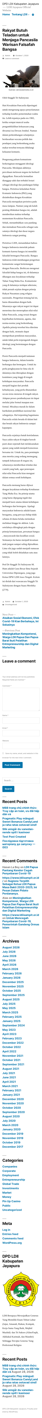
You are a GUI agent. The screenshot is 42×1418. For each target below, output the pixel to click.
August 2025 (11, 999)
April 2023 (9, 1034)
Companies (9, 1166)
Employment (10, 1175)
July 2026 (9, 951)
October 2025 (11, 990)
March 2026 (10, 969)
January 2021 (11, 1094)
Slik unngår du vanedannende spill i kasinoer (18, 830)
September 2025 (13, 995)
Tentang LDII (19, 14)
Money (6, 1196)
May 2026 (9, 960)
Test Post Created (14, 836)
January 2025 (11, 1021)
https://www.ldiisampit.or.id (20, 915)
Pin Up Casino (11, 1201)
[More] (33, 15)
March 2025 (10, 1012)
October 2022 (11, 1047)
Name (5, 715)
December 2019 (12, 1133)
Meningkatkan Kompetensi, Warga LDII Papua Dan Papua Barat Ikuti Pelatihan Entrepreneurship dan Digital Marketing (20, 904)
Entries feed (10, 1234)
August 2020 (11, 1116)
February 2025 (12, 1016)
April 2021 (9, 1081)
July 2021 (8, 1073)
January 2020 (11, 1129)
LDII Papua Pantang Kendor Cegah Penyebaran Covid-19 (20, 870)
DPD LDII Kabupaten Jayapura (20, 3)
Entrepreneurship (13, 1179)
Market (7, 1192)
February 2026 (12, 973)
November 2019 (12, 1138)
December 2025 (13, 982)
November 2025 (13, 986)
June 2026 (9, 956)
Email (5, 728)
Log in (6, 1229)
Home (6, 14)
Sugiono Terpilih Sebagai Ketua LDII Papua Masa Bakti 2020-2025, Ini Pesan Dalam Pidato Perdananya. (19, 887)
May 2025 (9, 1008)
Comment (6, 686)
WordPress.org (12, 1242)
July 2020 (9, 1120)
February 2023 (12, 1038)
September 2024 (13, 1025)
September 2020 (13, 1112)
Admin (7, 56)
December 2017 (12, 1146)
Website (5, 741)
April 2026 (9, 964)
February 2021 (11, 1090)
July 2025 (9, 1003)
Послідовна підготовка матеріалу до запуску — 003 (18, 844)
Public (6, 1205)
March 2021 (10, 1086)
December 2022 (13, 1042)
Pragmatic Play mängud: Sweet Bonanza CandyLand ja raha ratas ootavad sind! (20, 821)
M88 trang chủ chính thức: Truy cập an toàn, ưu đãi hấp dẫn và (20, 811)
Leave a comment (12, 59)
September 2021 (13, 1064)
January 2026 (11, 977)
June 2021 (9, 1077)
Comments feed (12, 1238)
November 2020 (13, 1103)
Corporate (9, 1170)
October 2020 (11, 1107)
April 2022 (9, 1051)
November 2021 (12, 1055)
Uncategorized (11, 604)
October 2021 (11, 1060)
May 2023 (9, 1029)
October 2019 (11, 1142)
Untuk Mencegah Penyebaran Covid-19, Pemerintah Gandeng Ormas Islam (20, 922)
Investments (10, 1188)
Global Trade (10, 1183)
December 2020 (13, 1099)
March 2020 (10, 1125)
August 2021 (10, 1068)
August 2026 (11, 947)
